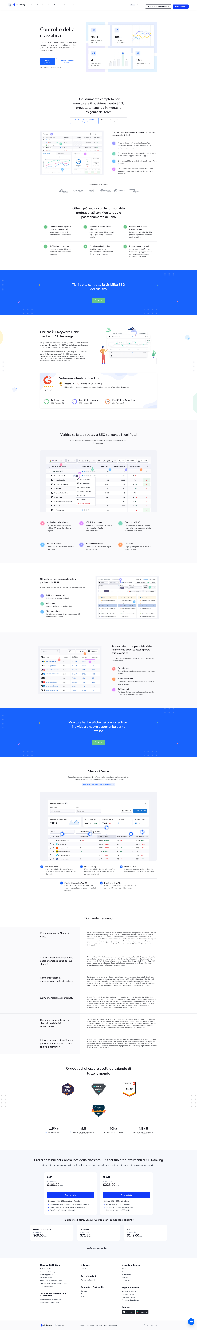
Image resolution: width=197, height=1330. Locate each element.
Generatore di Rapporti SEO (49, 1302)
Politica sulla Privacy (129, 1291)
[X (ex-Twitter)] (147, 1325)
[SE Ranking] (19, 4)
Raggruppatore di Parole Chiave (51, 1280)
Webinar (125, 1278)
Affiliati (83, 1297)
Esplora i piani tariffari (97, 1248)
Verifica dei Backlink (46, 1278)
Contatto (84, 1291)
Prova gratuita (180, 6)
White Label (85, 1269)
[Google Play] (142, 1312)
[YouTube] (151, 1325)
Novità (124, 1272)
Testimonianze (126, 1275)
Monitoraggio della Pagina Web (50, 1300)
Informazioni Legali (128, 1297)
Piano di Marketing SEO (89, 1280)
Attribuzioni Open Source (130, 1300)
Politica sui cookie (128, 1294)
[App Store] (128, 1312)
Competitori (126, 1280)
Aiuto (82, 1294)
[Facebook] (144, 1325)
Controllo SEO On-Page (48, 1272)
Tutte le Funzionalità (46, 1286)
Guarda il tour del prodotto (158, 6)
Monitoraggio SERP (46, 1275)
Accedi (140, 5)
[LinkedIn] (156, 1325)
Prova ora (98, 300)
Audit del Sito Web (46, 1269)
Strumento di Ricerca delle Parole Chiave (53, 1283)
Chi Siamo (125, 1269)
